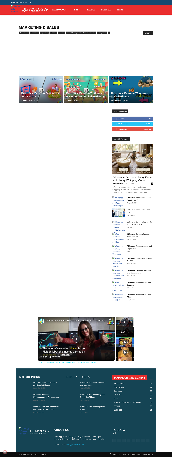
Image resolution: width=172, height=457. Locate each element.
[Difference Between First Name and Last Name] (72, 385)
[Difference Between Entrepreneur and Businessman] (25, 397)
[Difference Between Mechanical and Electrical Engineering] (25, 409)
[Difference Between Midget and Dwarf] (72, 409)
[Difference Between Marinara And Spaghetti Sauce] (25, 385)
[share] (110, 319)
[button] (159, 2)
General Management (74, 33)
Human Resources (89, 33)
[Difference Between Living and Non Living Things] (72, 397)
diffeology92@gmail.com (74, 444)
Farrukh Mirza (116, 100)
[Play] (125, 342)
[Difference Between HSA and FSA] (118, 213)
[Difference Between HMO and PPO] (118, 297)
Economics (34, 33)
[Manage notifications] (5, 452)
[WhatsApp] (155, 9)
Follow (148, 124)
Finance (53, 33)
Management (102, 33)
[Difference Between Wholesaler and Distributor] (131, 89)
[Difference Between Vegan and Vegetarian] (118, 250)
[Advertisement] (86, 56)
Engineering (44, 33)
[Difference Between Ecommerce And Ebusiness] (41, 89)
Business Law (24, 33)
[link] (41, 321)
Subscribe (147, 129)
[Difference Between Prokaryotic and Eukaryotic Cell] (118, 227)
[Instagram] (144, 9)
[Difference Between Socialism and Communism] (118, 274)
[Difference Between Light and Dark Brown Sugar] (118, 201)
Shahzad (24, 100)
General (61, 33)
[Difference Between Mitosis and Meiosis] (118, 262)
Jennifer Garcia (117, 183)
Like (150, 118)
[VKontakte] (138, 440)
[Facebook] (140, 9)
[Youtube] (159, 9)
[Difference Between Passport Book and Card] (118, 238)
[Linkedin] (124, 440)
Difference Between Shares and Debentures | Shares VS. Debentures (76, 320)
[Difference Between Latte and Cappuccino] (118, 286)
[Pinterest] (148, 9)
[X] (151, 9)
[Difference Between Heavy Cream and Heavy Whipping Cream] (132, 159)
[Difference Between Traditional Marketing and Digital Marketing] (86, 89)
